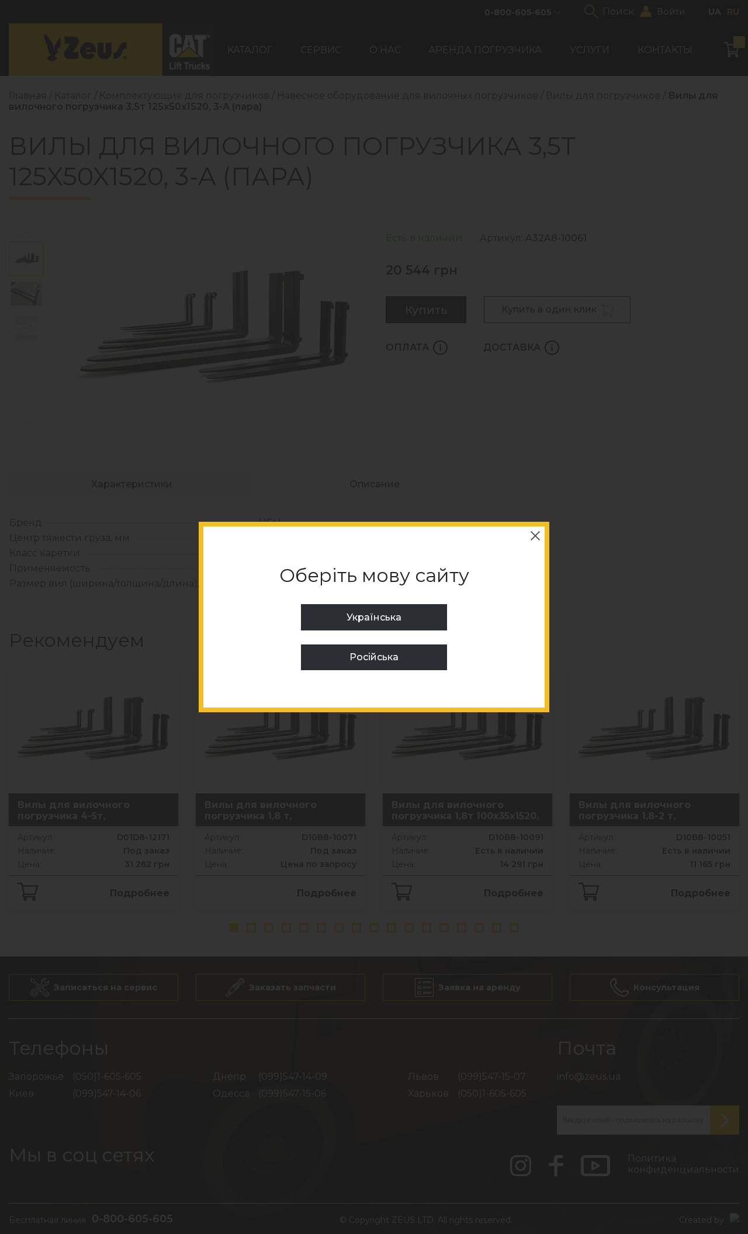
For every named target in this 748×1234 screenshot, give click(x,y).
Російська (374, 657)
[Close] (535, 535)
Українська (374, 617)
